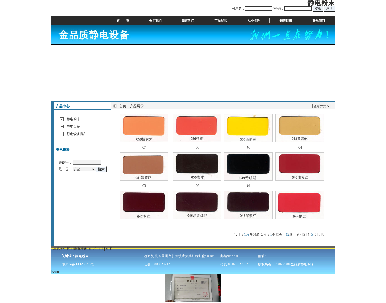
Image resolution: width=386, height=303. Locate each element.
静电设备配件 (77, 134)
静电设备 (73, 126)
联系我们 (319, 20)
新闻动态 (188, 20)
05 (248, 147)
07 (144, 147)
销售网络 (286, 20)
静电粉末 (73, 119)
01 (248, 186)
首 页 (123, 20)
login (55, 272)
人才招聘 (253, 20)
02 (197, 186)
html (100, 249)
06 (197, 147)
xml (108, 249)
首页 (123, 106)
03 (144, 186)
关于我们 (155, 20)
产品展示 (220, 20)
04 (300, 147)
